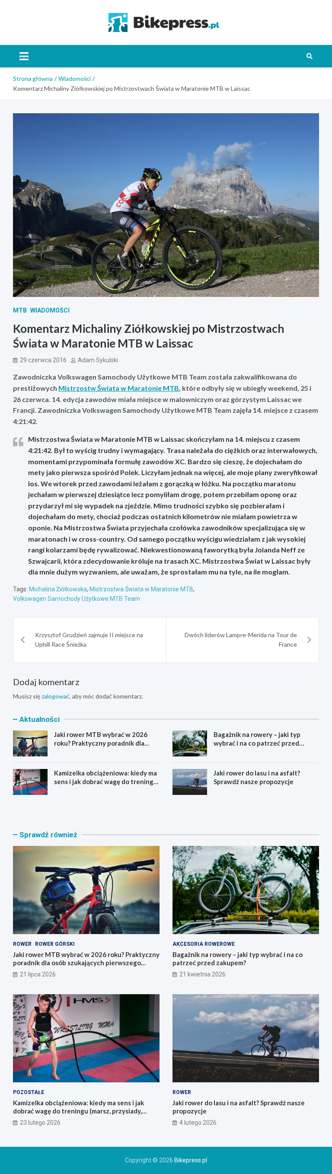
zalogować (56, 696)
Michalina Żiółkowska (58, 589)
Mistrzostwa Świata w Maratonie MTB (141, 589)
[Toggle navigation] (24, 56)
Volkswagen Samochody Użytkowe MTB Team (76, 598)
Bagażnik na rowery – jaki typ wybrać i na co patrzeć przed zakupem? (257, 743)
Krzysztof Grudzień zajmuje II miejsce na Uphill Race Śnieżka (89, 639)
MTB (20, 310)
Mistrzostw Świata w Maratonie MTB (118, 388)
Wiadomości (50, 310)
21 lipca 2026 (38, 974)
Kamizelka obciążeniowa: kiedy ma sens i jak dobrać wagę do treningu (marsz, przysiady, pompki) (105, 781)
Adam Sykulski (98, 360)
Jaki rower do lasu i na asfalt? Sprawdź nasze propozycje (257, 777)
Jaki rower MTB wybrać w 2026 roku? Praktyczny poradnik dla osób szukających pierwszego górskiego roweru (100, 747)
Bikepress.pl (190, 1160)
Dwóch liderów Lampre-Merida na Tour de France (241, 639)
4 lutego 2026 (198, 1122)
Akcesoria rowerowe (203, 944)
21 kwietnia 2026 (202, 974)
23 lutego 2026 (40, 1122)
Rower (22, 944)
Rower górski (55, 944)
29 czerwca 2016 (43, 360)
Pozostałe (28, 1092)
